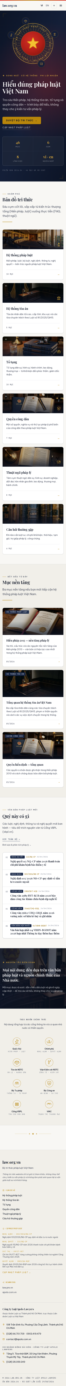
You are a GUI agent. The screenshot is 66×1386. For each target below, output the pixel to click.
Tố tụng (6, 1204)
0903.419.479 (33, 1333)
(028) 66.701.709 (15, 1333)
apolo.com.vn (9, 1292)
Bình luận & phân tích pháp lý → (16, 845)
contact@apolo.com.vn (18, 1339)
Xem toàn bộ (11, 839)
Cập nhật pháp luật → (16, 1272)
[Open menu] (61, 5)
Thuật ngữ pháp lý (11, 1214)
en (47, 5)
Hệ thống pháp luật (12, 1195)
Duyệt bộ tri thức (21, 120)
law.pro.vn (7, 1287)
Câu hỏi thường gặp (12, 1218)
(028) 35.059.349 (15, 1361)
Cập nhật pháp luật (16, 127)
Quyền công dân (11, 1209)
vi (42, 5)
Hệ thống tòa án (10, 1200)
